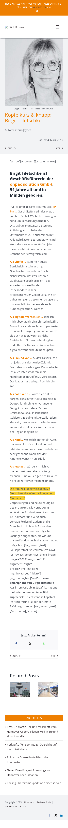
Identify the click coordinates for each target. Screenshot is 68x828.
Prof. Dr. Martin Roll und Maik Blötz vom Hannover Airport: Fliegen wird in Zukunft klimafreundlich (32, 731)
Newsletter (39, 7)
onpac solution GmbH (31, 184)
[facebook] (31, 11)
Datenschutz (44, 802)
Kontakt (24, 806)
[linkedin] (61, 815)
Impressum (11, 806)
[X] (30, 643)
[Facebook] (16, 643)
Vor (58, 148)
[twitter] (37, 11)
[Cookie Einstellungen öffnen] (6, 824)
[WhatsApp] (44, 643)
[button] (12, 689)
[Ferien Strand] (14, 27)
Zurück (12, 148)
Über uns (29, 802)
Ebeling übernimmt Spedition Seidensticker (34, 783)
